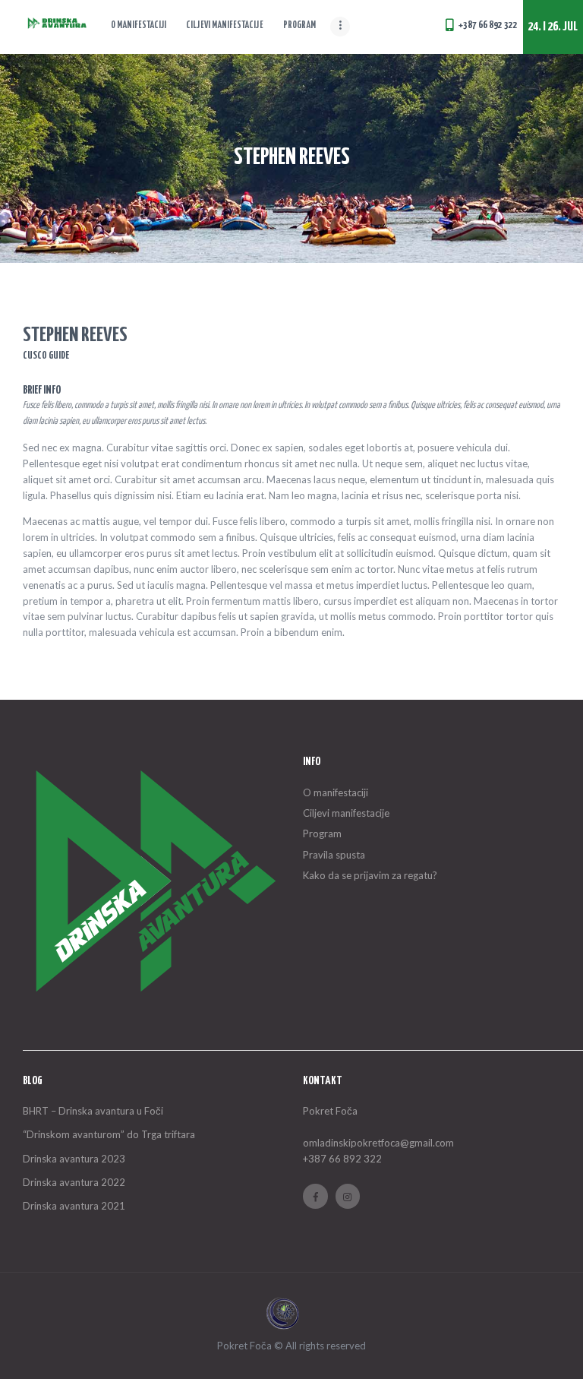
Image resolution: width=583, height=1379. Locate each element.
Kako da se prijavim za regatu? (370, 875)
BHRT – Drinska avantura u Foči (93, 1111)
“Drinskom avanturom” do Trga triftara (109, 1134)
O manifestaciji (335, 792)
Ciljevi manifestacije (346, 813)
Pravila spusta (334, 855)
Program (322, 833)
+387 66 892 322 (342, 1159)
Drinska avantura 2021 (74, 1206)
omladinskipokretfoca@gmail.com (378, 1143)
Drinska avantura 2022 (74, 1182)
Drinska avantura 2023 (74, 1159)
